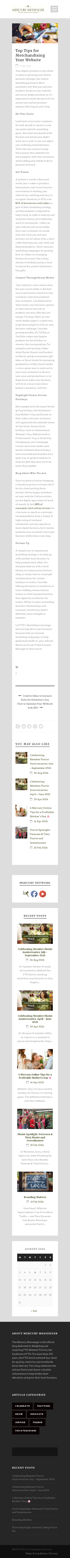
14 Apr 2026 (41, 821)
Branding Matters (35, 1197)
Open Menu (54, 9)
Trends (37, 1422)
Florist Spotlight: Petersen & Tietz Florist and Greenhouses (35, 1137)
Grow (19, 1414)
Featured (43, 1406)
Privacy (53, 1553)
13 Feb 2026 (37, 1202)
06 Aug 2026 (41, 773)
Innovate (36, 1414)
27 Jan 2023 (25, 66)
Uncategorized (25, 1430)
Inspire (20, 1422)
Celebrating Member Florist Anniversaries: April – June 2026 (35, 1019)
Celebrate (22, 1406)
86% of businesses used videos (32, 203)
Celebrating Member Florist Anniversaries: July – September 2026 (35, 952)
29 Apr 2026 (41, 799)
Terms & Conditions (36, 1553)
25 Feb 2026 (41, 847)
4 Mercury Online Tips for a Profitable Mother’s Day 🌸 (42, 812)
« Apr (34, 1311)
